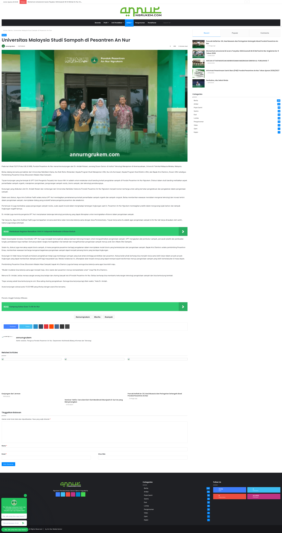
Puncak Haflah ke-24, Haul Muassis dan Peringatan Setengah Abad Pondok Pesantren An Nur (155, 395)
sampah (109, 317)
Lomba (196, 118)
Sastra (196, 111)
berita (97, 317)
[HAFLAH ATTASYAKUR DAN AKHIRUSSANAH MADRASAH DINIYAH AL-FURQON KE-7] (198, 64)
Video (196, 125)
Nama (4, 446)
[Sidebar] (278, 2)
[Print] (67, 326)
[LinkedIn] (35, 326)
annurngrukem (10, 46)
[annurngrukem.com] (141, 12)
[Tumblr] (41, 326)
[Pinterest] (46, 326)
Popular (235, 33)
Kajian (196, 132)
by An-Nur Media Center (53, 529)
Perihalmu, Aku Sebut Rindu (217, 80)
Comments (265, 33)
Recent (206, 33)
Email (4, 454)
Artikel (196, 104)
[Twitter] (255, 2)
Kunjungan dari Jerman (11, 394)
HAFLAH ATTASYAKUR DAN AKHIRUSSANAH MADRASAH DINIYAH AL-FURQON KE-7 (237, 61)
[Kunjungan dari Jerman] (31, 375)
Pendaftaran (152, 23)
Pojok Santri (198, 107)
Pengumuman (140, 23)
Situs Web (101, 454)
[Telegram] (265, 2)
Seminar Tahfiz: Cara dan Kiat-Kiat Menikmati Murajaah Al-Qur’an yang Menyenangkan (94, 401)
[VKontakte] (57, 326)
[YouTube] (259, 2)
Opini (195, 129)
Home (5, 30)
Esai (195, 114)
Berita (10, 30)
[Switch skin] (159, 22)
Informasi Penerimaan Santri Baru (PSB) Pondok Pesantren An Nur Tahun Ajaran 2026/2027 (242, 70)
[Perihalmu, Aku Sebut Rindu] (198, 83)
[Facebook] (252, 2)
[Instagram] (262, 2)
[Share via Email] (62, 326)
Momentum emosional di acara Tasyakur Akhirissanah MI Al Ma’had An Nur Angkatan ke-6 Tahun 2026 (63, 2)
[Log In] (272, 2)
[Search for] (186, 22)
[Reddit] (51, 326)
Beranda (98, 23)
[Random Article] (275, 2)
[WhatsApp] (268, 2)
